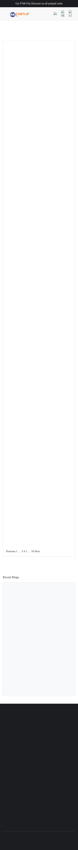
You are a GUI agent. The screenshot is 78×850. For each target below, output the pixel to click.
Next (37, 551)
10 (32, 551)
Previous (10, 551)
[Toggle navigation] (6, 14)
